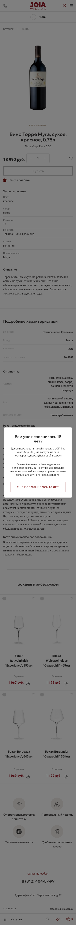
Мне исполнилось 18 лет (38, 487)
